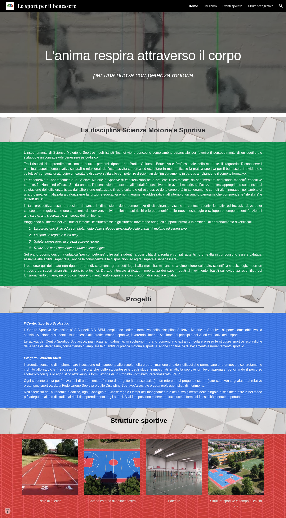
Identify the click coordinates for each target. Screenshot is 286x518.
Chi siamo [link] (210, 6)
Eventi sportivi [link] (232, 6)
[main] (143, 62)
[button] (281, 6)
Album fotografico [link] (260, 6)
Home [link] (193, 6)
